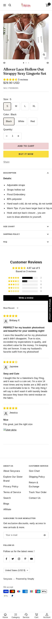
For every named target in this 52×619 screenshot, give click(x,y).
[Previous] (4, 63)
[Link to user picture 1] (10, 434)
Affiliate (7, 509)
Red (33, 121)
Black (9, 121)
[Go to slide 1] (23, 62)
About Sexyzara (11, 471)
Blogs (6, 503)
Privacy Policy (10, 486)
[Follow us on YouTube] (31, 559)
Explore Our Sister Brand (13, 478)
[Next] (47, 63)
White (21, 121)
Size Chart (9, 227)
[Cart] (47, 5)
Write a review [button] (26, 298)
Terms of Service (12, 492)
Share (6, 162)
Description (9, 173)
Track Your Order (38, 492)
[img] (10, 316)
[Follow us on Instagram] (19, 559)
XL (34, 106)
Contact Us (34, 498)
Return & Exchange (34, 484)
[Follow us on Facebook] (6, 559)
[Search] (10, 5)
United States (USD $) (15, 570)
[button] (10, 79)
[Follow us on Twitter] (13, 559)
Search (7, 498)
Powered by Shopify (25, 579)
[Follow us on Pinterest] (25, 559)
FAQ (5, 242)
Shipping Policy (11, 234)
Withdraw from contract (50, 309)
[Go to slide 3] (28, 62)
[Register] (44, 535)
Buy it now (26, 154)
